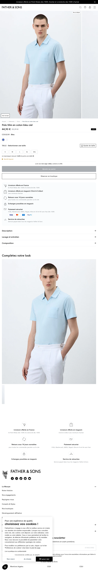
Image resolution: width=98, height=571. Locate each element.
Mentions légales (16, 567)
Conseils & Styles (8, 504)
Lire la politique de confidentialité (15, 551)
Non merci (11, 559)
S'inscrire (89, 548)
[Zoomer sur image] (40, 64)
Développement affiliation (12, 513)
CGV (49, 567)
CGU (81, 567)
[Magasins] (85, 7)
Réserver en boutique (49, 176)
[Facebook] (12, 478)
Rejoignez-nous (8, 500)
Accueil (4, 121)
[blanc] (6, 139)
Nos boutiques (7, 509)
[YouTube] (29, 478)
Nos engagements (9, 495)
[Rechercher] (80, 7)
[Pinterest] (25, 478)
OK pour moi (44, 559)
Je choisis (27, 559)
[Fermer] (95, 2)
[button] (5, 567)
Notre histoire (7, 491)
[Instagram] (16, 478)
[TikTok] (20, 478)
